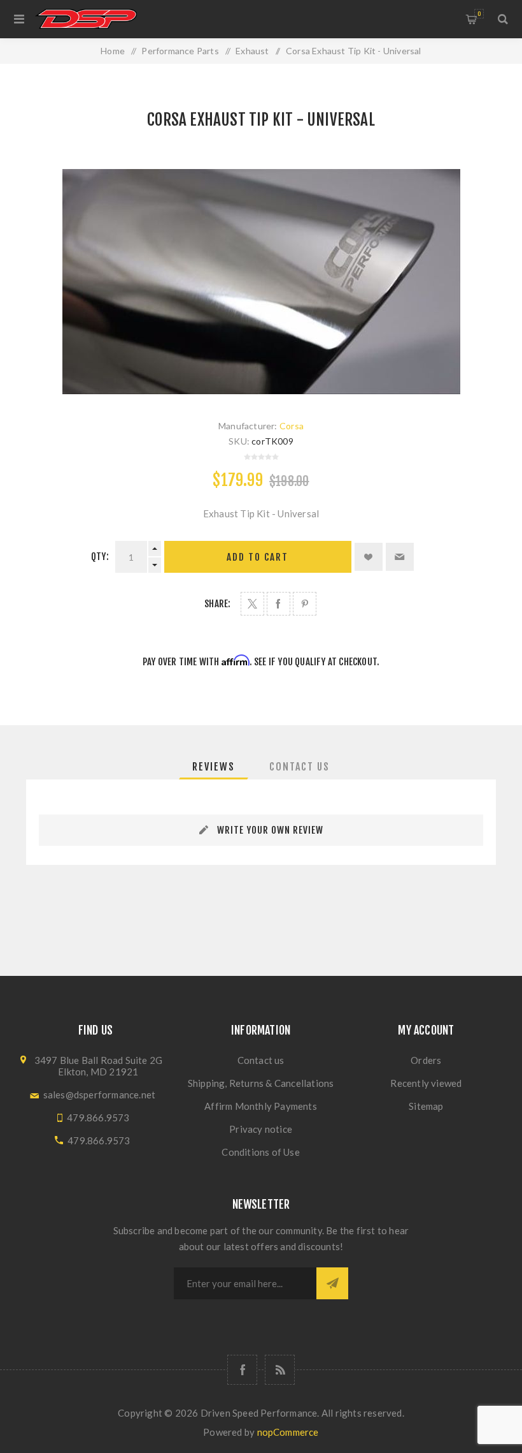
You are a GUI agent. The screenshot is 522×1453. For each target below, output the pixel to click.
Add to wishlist (369, 557)
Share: (217, 604)
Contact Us (299, 766)
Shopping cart (479, 13)
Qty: (100, 556)
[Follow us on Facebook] (242, 1370)
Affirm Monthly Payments (260, 1106)
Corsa (291, 425)
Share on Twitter (252, 604)
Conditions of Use (260, 1152)
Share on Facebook (278, 604)
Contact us (261, 1060)
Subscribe (332, 1283)
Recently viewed (426, 1083)
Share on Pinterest (304, 604)
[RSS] (280, 1370)
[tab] (214, 766)
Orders (426, 1060)
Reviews (213, 766)
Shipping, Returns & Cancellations (261, 1083)
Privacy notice (260, 1129)
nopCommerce (288, 1432)
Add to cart (257, 557)
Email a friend (400, 557)
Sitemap (426, 1106)
